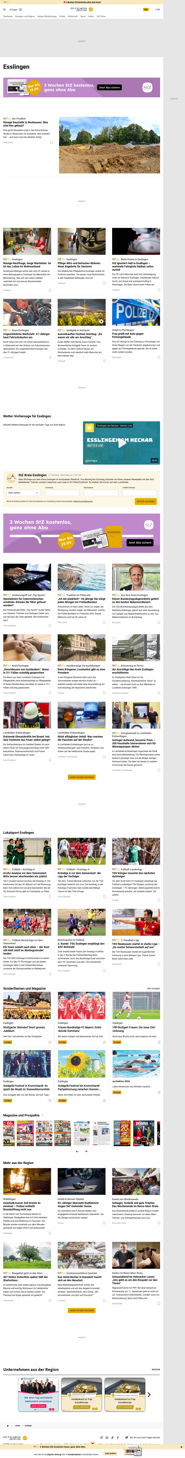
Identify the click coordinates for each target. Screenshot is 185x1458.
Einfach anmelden (146, 501)
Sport (83, 16)
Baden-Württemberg (47, 16)
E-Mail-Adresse (129, 487)
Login (157, 9)
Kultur (91, 16)
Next (149, 1395)
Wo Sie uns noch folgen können (145, 1437)
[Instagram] (102, 1437)
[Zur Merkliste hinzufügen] (51, 142)
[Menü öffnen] (4, 9)
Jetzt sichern (110, 1453)
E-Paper (13, 9)
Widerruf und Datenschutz (83, 501)
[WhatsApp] (107, 1437)
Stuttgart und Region (25, 16)
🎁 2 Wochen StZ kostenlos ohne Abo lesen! (82, 2)
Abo (146, 9)
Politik (62, 16)
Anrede (9, 487)
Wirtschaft (73, 16)
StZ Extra (101, 16)
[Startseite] (7, 1426)
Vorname (49, 487)
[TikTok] (112, 1437)
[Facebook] (118, 1437)
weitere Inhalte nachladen (81, 777)
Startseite (7, 16)
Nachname (88, 487)
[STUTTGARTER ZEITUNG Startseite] (82, 9)
